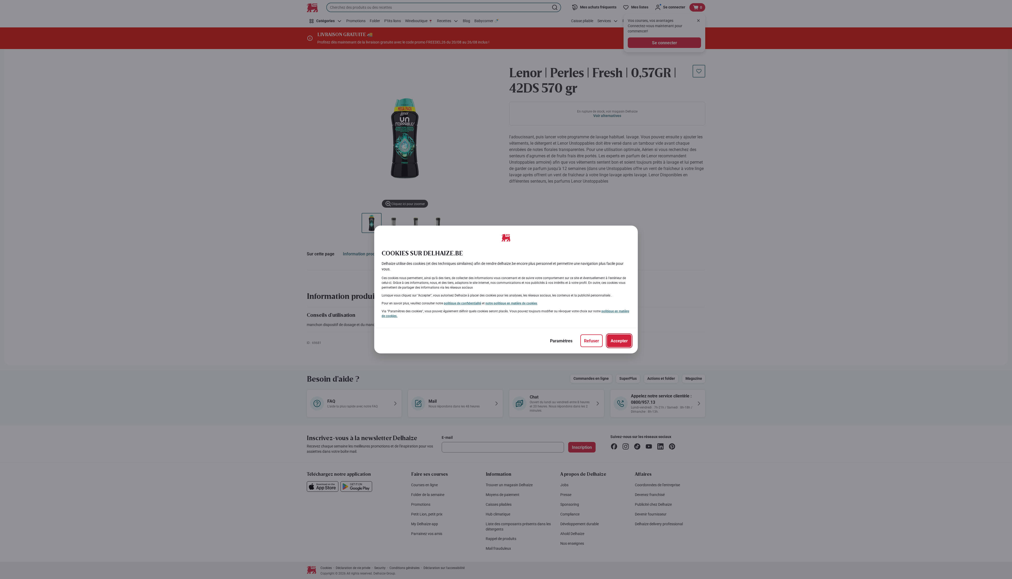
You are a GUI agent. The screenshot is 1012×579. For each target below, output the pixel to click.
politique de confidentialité (462, 303)
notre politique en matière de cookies (511, 303)
